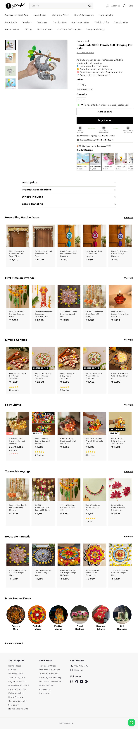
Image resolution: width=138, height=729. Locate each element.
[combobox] (61, 6)
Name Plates (40, 15)
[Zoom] (42, 64)
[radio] (95, 162)
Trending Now (60, 22)
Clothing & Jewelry (17, 701)
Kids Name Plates (60, 15)
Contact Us (44, 689)
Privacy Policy (46, 685)
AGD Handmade (85, 52)
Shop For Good (44, 29)
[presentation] (79, 161)
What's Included (32, 196)
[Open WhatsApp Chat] (131, 722)
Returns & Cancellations (51, 681)
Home (79, 41)
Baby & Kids (11, 22)
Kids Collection (15, 693)
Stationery (42, 22)
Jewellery (27, 22)
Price (80, 79)
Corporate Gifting (95, 29)
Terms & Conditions (49, 673)
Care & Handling (32, 203)
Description (29, 182)
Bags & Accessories (84, 15)
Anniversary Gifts (80, 22)
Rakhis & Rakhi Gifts (18, 709)
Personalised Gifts (17, 689)
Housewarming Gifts (18, 685)
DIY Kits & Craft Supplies (69, 29)
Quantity (82, 94)
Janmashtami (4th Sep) (16, 15)
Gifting (28, 29)
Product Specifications (37, 189)
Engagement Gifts (17, 681)
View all (128, 217)
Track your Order (47, 666)
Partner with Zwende (49, 670)
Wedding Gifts (101, 22)
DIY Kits (12, 670)
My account (45, 693)
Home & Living (106, 15)
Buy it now (104, 120)
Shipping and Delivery (50, 677)
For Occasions (12, 29)
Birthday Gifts (121, 22)
